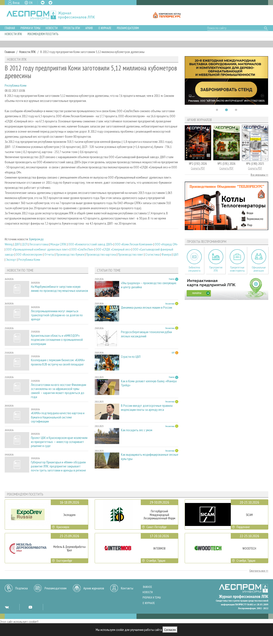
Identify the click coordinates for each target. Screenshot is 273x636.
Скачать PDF (198, 168)
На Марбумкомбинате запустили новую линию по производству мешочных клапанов (59, 289)
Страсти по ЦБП (131, 357)
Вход (16, 2)
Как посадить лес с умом (136, 430)
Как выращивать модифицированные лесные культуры (149, 457)
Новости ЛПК (13, 34)
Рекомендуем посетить (43, 34)
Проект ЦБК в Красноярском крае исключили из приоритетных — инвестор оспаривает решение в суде (59, 442)
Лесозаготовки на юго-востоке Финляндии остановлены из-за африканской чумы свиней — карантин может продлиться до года (58, 391)
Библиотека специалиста (194, 269)
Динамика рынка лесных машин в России (146, 307)
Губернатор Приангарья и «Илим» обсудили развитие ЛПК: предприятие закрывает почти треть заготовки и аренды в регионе (58, 466)
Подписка (21, 588)
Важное (147, 587)
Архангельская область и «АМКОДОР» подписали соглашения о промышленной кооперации (57, 340)
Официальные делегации (259, 269)
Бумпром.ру (36, 239)
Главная (10, 28)
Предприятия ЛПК (215, 269)
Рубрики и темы (30, 28)
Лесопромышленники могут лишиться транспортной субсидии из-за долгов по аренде (57, 315)
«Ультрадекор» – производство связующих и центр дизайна (148, 285)
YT (30, 607)
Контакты (127, 588)
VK (43, 2)
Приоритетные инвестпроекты (237, 269)
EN (30, 2)
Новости (52, 28)
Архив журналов (93, 588)
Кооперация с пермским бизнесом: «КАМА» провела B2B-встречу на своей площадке (58, 362)
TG (50, 2)
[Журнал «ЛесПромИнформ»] (54, 15)
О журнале (104, 28)
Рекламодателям (128, 28)
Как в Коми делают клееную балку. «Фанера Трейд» (149, 383)
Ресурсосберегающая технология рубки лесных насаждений (146, 334)
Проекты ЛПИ (71, 28)
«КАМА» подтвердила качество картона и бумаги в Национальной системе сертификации (57, 417)
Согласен (170, 629)
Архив (89, 28)
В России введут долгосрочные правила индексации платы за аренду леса (147, 408)
